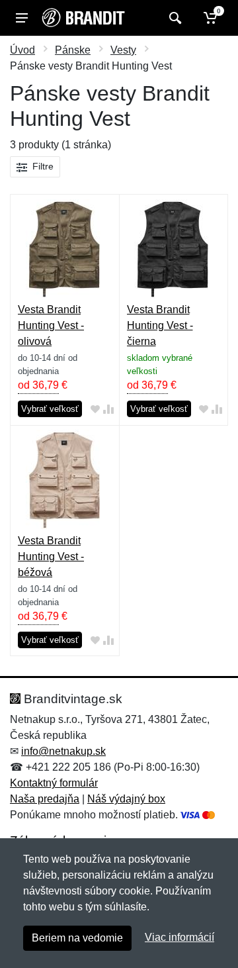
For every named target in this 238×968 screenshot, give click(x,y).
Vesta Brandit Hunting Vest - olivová (51, 325)
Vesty (123, 50)
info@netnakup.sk (63, 751)
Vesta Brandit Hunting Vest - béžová (51, 556)
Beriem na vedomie (77, 938)
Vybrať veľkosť (50, 409)
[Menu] (22, 18)
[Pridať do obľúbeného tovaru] (95, 409)
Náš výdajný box (126, 798)
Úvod (22, 50)
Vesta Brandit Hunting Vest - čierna (160, 325)
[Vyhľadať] (173, 18)
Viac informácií (179, 937)
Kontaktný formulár (54, 783)
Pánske (73, 50)
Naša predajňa (44, 798)
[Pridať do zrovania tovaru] (108, 409)
